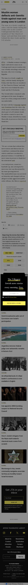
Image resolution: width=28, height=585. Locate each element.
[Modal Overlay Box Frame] (14, 292)
